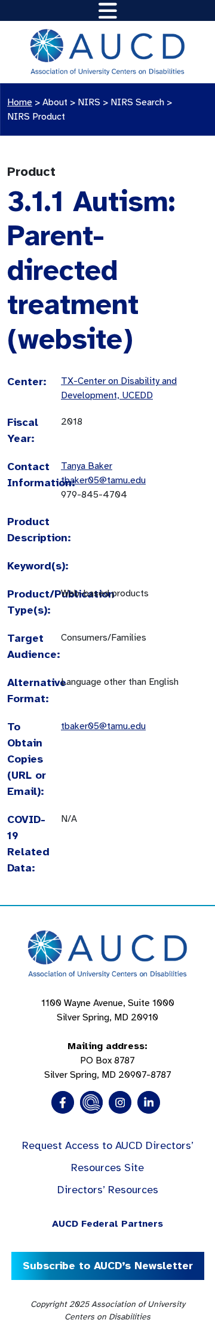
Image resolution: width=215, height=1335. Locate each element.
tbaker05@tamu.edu (103, 480)
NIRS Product (36, 117)
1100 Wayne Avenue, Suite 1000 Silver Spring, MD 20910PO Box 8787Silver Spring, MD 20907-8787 (107, 1039)
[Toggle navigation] (108, 10)
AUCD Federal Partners (107, 1224)
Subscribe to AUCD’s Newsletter (108, 1265)
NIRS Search (137, 102)
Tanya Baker (86, 466)
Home (19, 102)
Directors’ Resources (107, 1189)
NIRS (89, 102)
